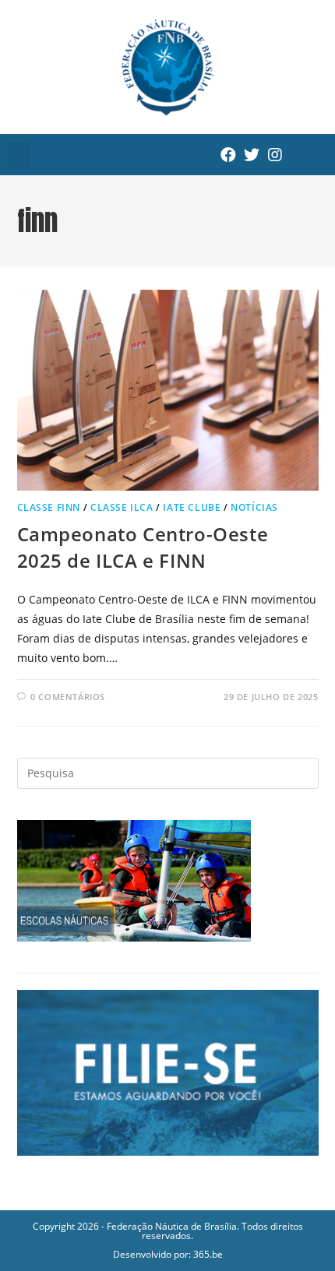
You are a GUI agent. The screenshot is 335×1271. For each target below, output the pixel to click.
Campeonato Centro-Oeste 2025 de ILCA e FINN (143, 547)
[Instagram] (275, 155)
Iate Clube (191, 507)
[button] (19, 154)
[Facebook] (228, 155)
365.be (208, 1254)
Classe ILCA (121, 507)
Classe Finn (49, 507)
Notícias (254, 507)
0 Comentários (67, 696)
